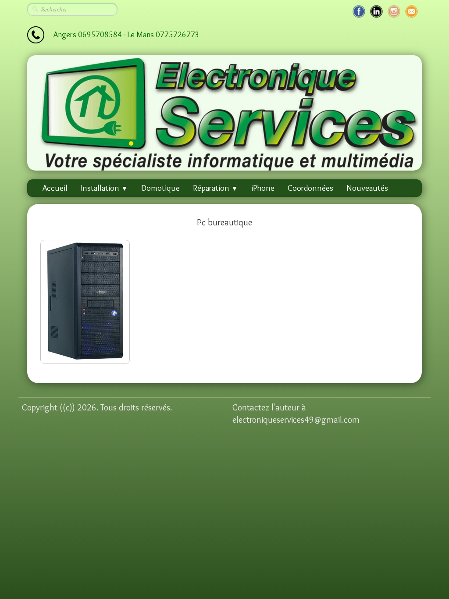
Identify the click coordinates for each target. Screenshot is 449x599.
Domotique (160, 188)
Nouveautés (367, 188)
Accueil (55, 188)
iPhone (262, 188)
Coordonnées (310, 188)
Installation (104, 188)
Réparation (215, 188)
